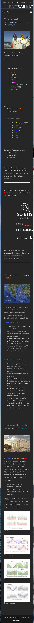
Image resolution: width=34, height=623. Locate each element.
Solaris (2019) (16, 132)
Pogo (13, 77)
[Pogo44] (17, 50)
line (15, 70)
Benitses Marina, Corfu (12, 362)
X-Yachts (11, 155)
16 (28, 452)
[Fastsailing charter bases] (17, 305)
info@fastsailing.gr (12, 261)
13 (23, 452)
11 (20, 452)
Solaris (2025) (16, 130)
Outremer (15, 92)
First (13, 74)
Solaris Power (15, 113)
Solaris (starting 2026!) (20, 125)
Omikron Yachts (15, 111)
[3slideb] (17, 454)
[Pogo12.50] (17, 48)
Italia (11, 160)
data (7, 501)
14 (25, 452)
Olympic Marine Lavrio (12, 324)
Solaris (14, 127)
